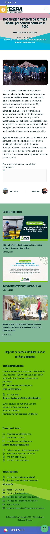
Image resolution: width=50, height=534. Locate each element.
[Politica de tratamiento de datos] (20, 500)
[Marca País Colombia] (6, 530)
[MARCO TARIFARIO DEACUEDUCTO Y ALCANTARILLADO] (25, 269)
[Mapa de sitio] (11, 504)
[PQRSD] (13, 437)
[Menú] (46, 9)
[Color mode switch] (40, 9)
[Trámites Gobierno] (10, 2)
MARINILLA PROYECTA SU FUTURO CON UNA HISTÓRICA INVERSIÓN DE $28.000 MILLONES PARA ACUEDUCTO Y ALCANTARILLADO (22, 327)
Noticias (33, 32)
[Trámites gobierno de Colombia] (18, 530)
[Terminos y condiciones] (21, 497)
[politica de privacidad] (15, 493)
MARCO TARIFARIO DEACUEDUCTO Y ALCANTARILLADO (22, 286)
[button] (3, 9)
